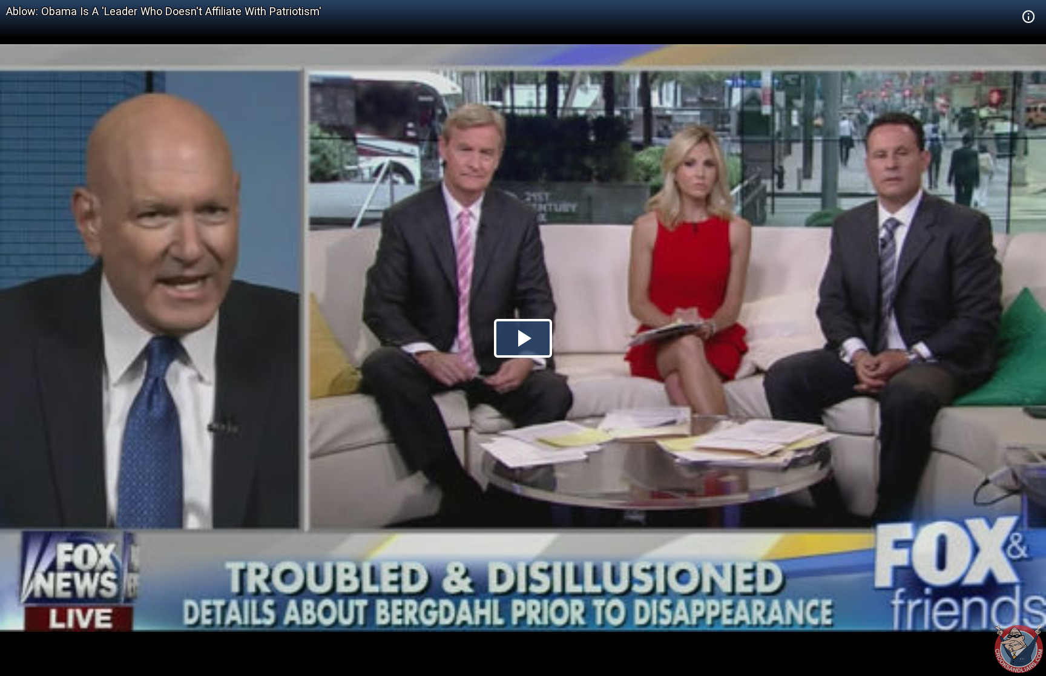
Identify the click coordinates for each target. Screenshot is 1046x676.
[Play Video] (523, 338)
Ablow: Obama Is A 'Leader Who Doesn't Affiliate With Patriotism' (163, 11)
